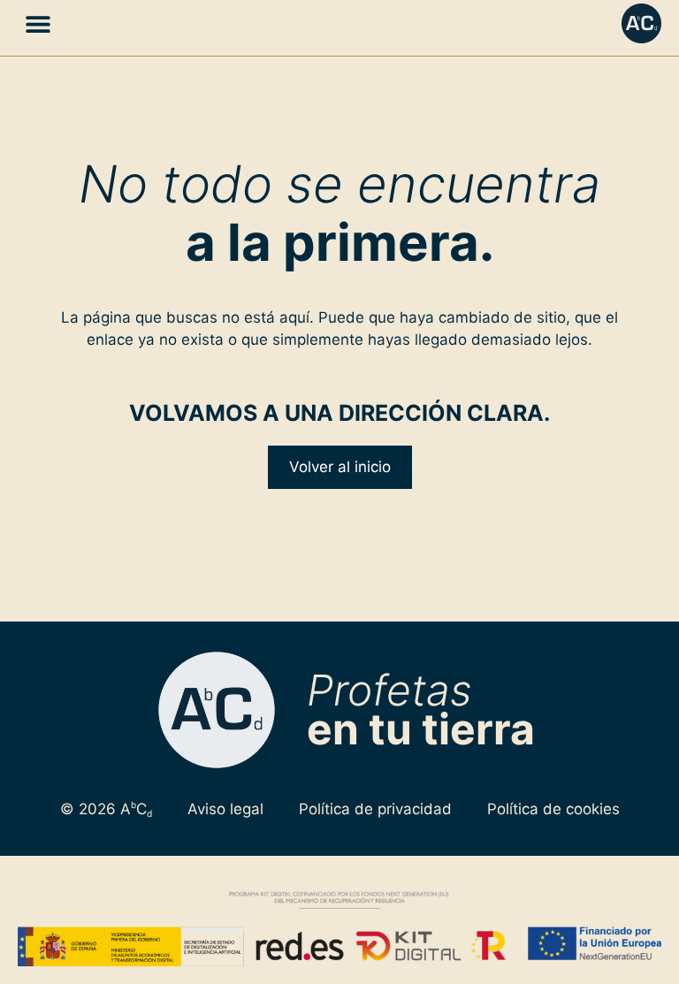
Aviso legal (225, 809)
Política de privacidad (375, 809)
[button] (37, 23)
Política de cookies (553, 809)
